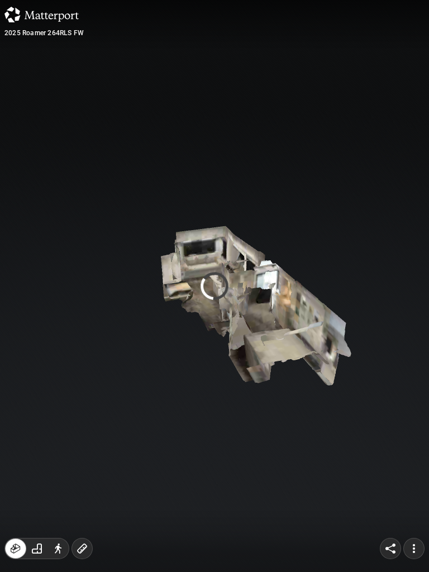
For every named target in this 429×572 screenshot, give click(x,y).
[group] (36, 548)
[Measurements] (82, 548)
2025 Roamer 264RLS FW (44, 33)
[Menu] (414, 548)
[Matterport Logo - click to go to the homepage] (41, 14)
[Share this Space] (390, 548)
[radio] (15, 548)
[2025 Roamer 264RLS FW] (214, 286)
